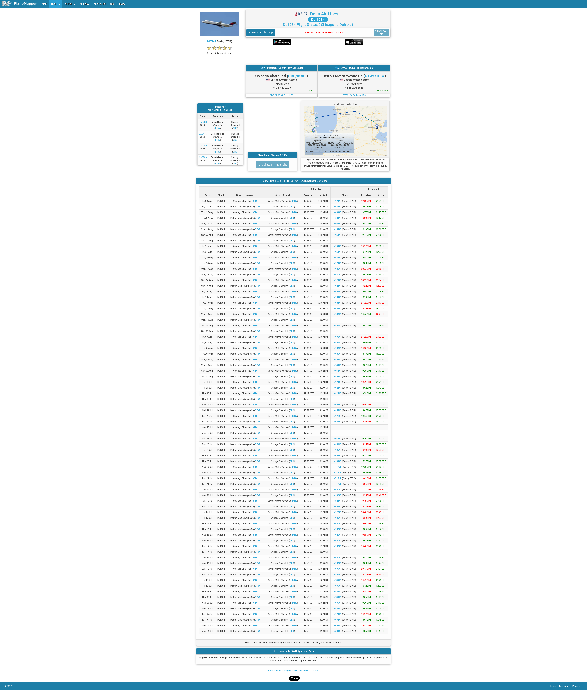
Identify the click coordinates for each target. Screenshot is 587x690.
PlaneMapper (274, 670)
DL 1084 (318, 19)
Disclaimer (565, 686)
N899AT (338, 569)
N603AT (338, 212)
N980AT (338, 348)
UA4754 (203, 145)
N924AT (338, 382)
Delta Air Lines (324, 13)
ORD (235, 128)
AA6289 (203, 157)
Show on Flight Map (261, 32)
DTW (217, 128)
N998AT (338, 325)
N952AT (338, 438)
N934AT (338, 591)
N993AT (338, 291)
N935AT (338, 580)
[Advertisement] (317, 54)
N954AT (338, 223)
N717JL (337, 467)
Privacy (577, 686)
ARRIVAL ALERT (382, 31)
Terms (554, 686)
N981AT (338, 303)
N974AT (211, 41)
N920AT (338, 269)
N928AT (338, 416)
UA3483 (203, 122)
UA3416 (203, 134)
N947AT (338, 405)
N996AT (338, 450)
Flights (287, 670)
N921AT (338, 280)
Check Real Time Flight (273, 164)
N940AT (338, 314)
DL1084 (315, 670)
